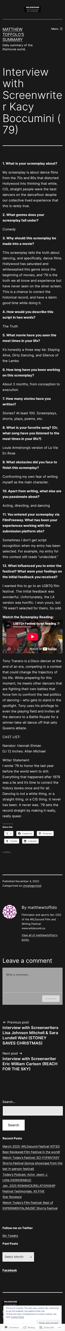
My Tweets (10, 1235)
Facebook (9, 1270)
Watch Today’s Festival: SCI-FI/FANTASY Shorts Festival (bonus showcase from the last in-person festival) (32, 1163)
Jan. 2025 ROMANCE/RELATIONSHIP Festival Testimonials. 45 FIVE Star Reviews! (28, 1191)
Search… (8, 1102)
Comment (51, 998)
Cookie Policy (17, 1317)
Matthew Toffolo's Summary (13, 34)
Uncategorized (32, 885)
